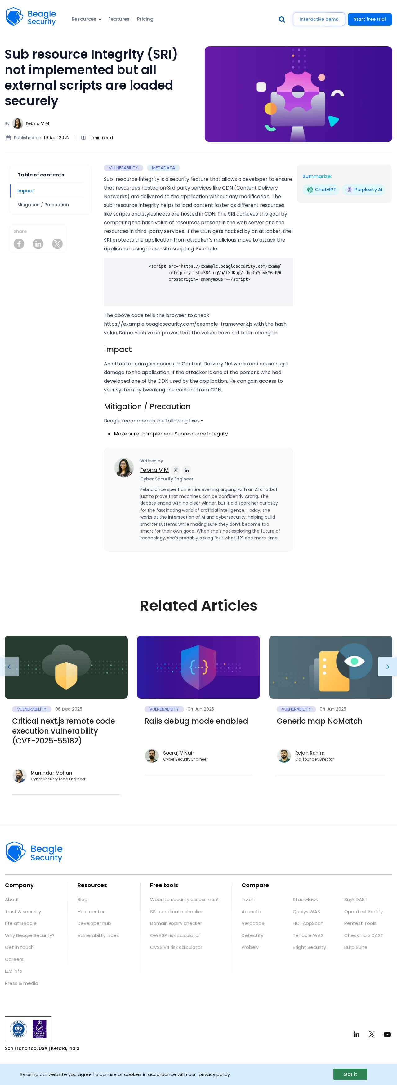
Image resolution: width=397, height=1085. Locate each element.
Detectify (252, 935)
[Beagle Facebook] (19, 244)
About (12, 899)
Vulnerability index (98, 935)
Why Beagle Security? (30, 935)
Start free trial (370, 19)
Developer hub (94, 923)
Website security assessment (184, 899)
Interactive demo (319, 19)
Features (119, 19)
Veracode (253, 923)
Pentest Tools (360, 923)
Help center (91, 911)
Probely (250, 947)
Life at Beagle (21, 923)
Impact (25, 191)
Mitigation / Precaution (43, 205)
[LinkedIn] (356, 1034)
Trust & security (23, 911)
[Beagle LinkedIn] (38, 244)
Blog (82, 899)
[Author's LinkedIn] (186, 470)
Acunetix (251, 911)
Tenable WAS (308, 935)
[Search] (283, 19)
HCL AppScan (308, 923)
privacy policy (214, 1074)
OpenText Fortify (363, 911)
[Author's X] (175, 470)
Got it (350, 1074)
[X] (372, 1034)
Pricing (145, 19)
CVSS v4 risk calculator (176, 947)
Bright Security (309, 947)
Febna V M (37, 123)
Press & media (21, 983)
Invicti (248, 899)
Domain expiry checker (176, 923)
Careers (14, 959)
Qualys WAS (306, 911)
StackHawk (305, 899)
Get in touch (19, 947)
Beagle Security (24, 11)
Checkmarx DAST (363, 935)
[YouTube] (387, 1034)
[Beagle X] (57, 244)
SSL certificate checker (176, 911)
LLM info (13, 971)
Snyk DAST (356, 899)
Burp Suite (356, 947)
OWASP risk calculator (175, 935)
